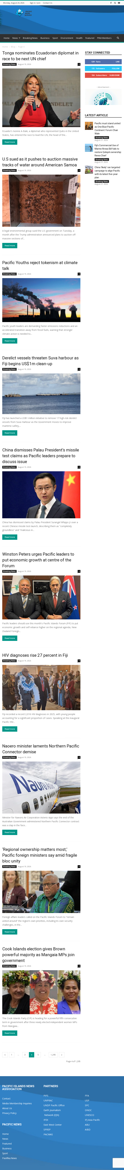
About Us (7, 1108)
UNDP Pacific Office (54, 1105)
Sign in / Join (35, 3)
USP (87, 1100)
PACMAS (48, 1134)
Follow (115, 68)
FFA (87, 1095)
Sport (55, 38)
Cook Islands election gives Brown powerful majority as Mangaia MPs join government (38, 954)
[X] (115, 3)
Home (7, 38)
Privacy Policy (9, 1113)
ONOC (88, 1110)
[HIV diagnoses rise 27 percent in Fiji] (41, 687)
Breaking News (30, 38)
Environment (67, 38)
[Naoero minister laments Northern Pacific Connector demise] (41, 788)
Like (117, 61)
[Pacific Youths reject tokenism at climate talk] (41, 300)
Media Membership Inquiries (17, 1103)
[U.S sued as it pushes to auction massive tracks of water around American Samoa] (41, 201)
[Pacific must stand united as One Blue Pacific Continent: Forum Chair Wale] (89, 126)
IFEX (46, 1119)
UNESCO (89, 1115)
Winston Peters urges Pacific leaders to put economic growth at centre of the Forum (38, 560)
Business (45, 38)
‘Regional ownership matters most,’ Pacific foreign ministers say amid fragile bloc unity (39, 855)
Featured (89, 38)
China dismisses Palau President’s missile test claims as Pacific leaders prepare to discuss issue (40, 456)
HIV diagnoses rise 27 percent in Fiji (35, 655)
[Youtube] (119, 3)
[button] (118, 38)
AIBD (87, 1129)
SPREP (47, 1129)
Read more (10, 142)
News (15, 38)
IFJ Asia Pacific (92, 1119)
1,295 (53, 1054)
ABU (87, 1124)
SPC (87, 1105)
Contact (6, 1098)
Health (79, 38)
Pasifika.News (9, 1158)
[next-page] (61, 1054)
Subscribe (114, 75)
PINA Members (104, 38)
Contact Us (47, 3)
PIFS (46, 1095)
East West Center (53, 1124)
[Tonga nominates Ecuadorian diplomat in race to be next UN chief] (41, 97)
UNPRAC (48, 1100)
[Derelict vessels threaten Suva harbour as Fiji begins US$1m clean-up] (41, 393)
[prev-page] (5, 1054)
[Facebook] (111, 3)
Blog (13, 46)
